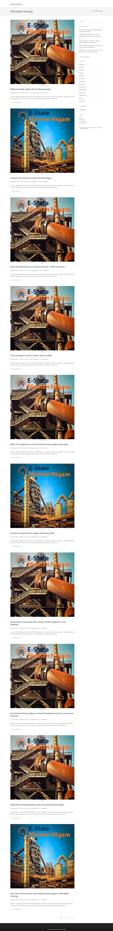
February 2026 (82, 81)
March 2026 (81, 78)
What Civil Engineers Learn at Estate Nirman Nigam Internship (39, 444)
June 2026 (81, 70)
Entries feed (81, 119)
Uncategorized (34, 93)
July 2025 (81, 98)
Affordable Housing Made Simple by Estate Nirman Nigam (37, 804)
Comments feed (82, 121)
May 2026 (81, 73)
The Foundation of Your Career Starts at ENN (31, 355)
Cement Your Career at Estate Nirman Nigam (31, 178)
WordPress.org (82, 123)
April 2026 (81, 75)
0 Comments (44, 93)
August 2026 (82, 64)
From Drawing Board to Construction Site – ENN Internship (37, 266)
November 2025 (82, 90)
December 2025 (82, 87)
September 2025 (83, 95)
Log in (80, 117)
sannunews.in (16, 4)
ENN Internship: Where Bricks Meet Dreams (30, 89)
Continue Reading (17, 103)
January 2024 (82, 101)
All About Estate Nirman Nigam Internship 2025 (32, 533)
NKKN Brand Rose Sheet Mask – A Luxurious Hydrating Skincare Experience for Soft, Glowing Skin (90, 36)
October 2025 (82, 92)
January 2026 (82, 84)
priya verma (15, 93)
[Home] (91, 11)
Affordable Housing (98, 11)
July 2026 (81, 67)
